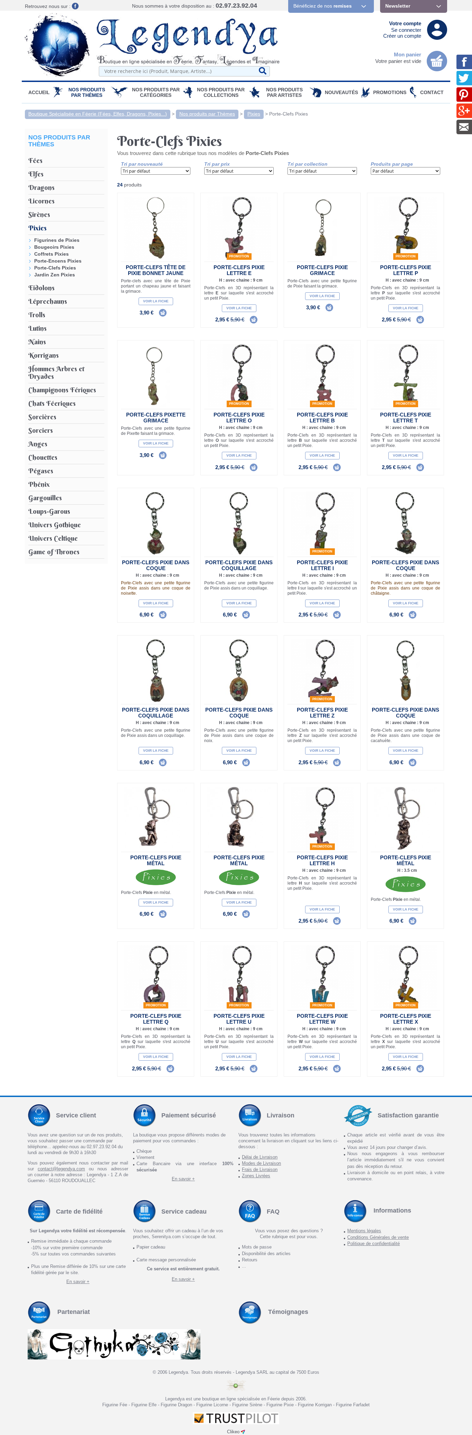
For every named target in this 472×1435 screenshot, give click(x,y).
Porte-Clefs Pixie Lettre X (405, 1019)
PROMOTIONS (389, 92)
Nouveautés (341, 92)
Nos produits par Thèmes (86, 92)
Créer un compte (402, 36)
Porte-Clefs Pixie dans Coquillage (239, 565)
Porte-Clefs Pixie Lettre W (322, 1019)
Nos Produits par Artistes (284, 92)
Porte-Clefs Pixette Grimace (156, 417)
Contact (432, 92)
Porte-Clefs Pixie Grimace (322, 270)
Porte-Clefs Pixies (288, 114)
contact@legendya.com (61, 1168)
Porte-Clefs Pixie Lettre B (322, 417)
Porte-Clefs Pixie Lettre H (322, 860)
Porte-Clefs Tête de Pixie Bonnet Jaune (156, 270)
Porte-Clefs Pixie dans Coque (155, 565)
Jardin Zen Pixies (54, 274)
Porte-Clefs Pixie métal (155, 860)
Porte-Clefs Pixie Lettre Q (155, 1019)
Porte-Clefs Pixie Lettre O (239, 417)
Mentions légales (364, 1230)
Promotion (239, 256)
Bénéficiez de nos (322, 6)
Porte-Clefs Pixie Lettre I (322, 565)
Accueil (39, 92)
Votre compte (405, 23)
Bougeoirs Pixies (54, 247)
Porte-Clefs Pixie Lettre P (405, 270)
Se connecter (406, 30)
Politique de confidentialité (373, 1243)
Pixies (253, 114)
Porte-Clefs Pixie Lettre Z (322, 713)
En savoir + (183, 1178)
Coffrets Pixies (51, 254)
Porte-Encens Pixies (58, 261)
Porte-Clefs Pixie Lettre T (405, 417)
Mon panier (407, 54)
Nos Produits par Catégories (156, 92)
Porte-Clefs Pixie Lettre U (239, 1019)
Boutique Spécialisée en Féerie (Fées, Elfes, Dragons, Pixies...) (97, 114)
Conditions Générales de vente (378, 1237)
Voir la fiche (156, 301)
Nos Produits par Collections (221, 92)
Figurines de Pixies (56, 240)
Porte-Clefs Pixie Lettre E (239, 270)
